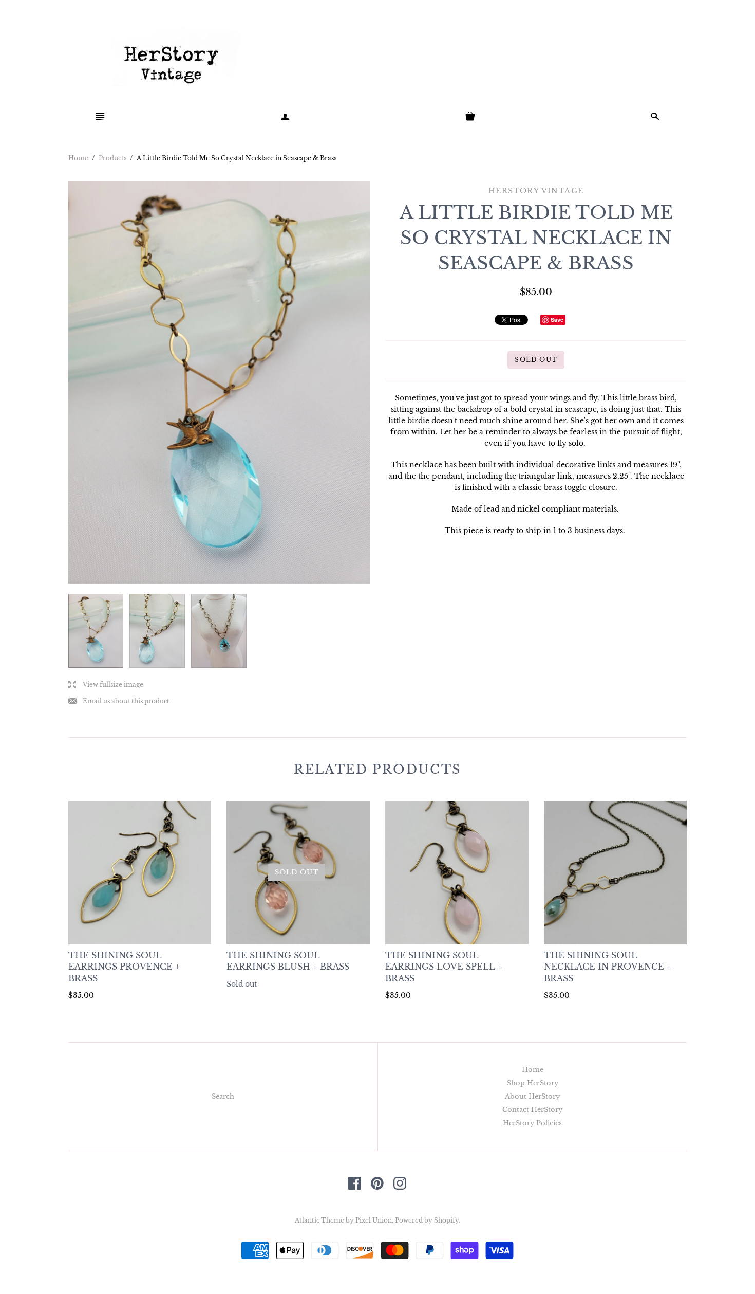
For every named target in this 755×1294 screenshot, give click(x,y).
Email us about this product (118, 701)
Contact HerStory (532, 1109)
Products (112, 158)
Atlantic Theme (319, 1220)
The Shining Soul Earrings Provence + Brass (124, 966)
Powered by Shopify (427, 1220)
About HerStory (532, 1096)
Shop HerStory (532, 1083)
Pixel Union (373, 1220)
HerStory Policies (532, 1123)
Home (78, 158)
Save (557, 319)
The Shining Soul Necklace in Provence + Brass (607, 966)
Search (223, 1096)
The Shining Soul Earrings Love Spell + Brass (443, 966)
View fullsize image (105, 685)
